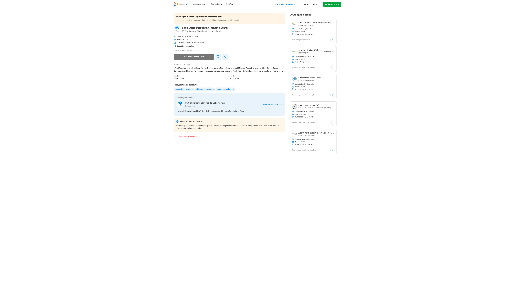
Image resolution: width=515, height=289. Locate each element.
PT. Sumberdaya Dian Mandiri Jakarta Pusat (201, 31)
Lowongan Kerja (199, 4)
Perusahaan (216, 4)
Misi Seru (230, 4)
